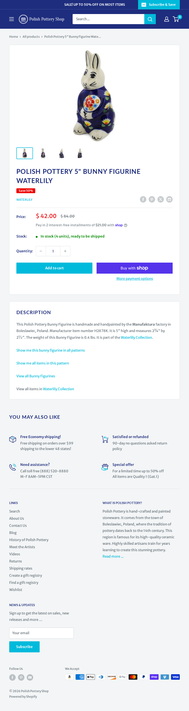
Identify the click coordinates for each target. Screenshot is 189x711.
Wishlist (15, 590)
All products (31, 37)
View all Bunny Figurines (35, 376)
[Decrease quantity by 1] (41, 251)
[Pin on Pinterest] (152, 199)
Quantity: (24, 251)
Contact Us (18, 525)
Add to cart (54, 268)
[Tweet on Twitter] (160, 199)
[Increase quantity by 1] (65, 251)
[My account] (166, 19)
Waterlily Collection (136, 337)
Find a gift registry (23, 582)
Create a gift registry (25, 575)
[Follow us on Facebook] (12, 677)
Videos (14, 554)
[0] (176, 19)
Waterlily (24, 200)
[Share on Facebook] (143, 199)
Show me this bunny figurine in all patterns (50, 350)
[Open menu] (11, 19)
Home (13, 37)
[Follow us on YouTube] (30, 677)
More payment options (134, 278)
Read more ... (113, 556)
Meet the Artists (22, 547)
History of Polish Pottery (28, 540)
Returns (15, 561)
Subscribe (24, 647)
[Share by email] (169, 199)
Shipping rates (20, 568)
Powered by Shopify (23, 697)
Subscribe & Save (162, 5)
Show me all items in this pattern (42, 363)
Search (14, 511)
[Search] (150, 19)
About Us (16, 518)
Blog (13, 532)
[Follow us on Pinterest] (21, 677)
